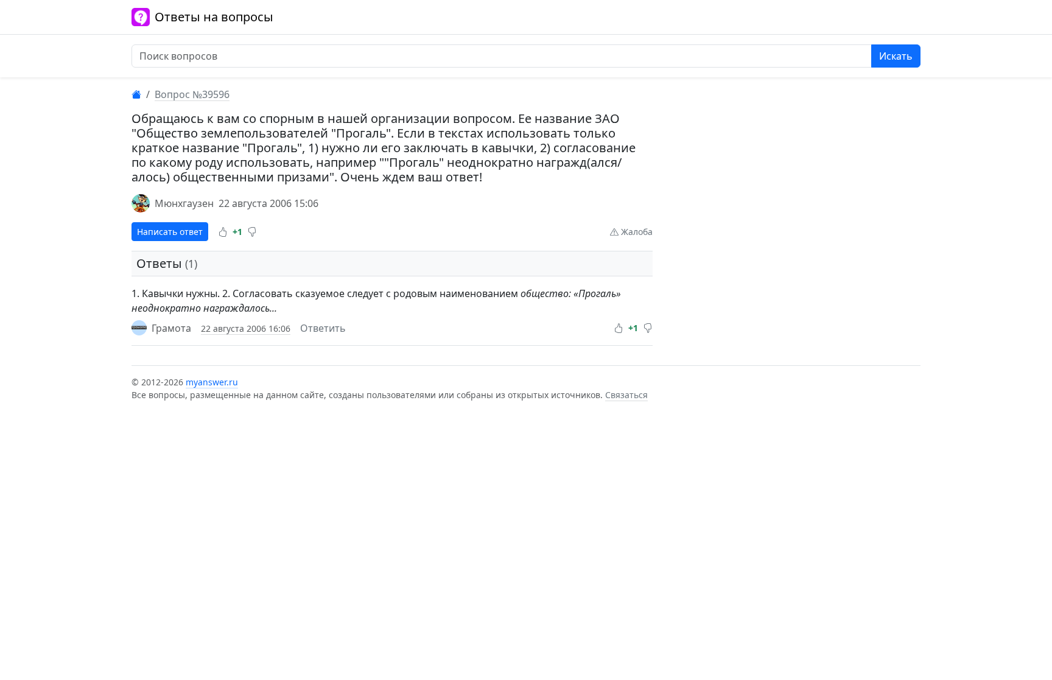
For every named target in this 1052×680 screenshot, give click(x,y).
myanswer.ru (212, 382)
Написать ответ (170, 231)
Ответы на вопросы (214, 17)
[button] (223, 232)
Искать (896, 56)
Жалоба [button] (636, 231)
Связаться (626, 395)
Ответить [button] (323, 328)
